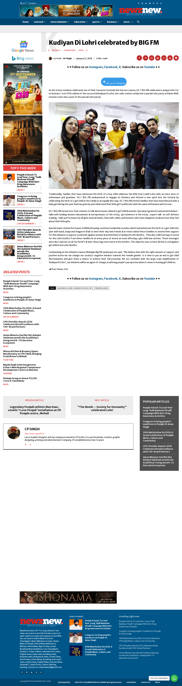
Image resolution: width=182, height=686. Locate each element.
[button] (138, 22)
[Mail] (150, 3)
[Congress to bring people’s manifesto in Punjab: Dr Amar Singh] (9, 200)
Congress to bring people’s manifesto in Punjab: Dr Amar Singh (29, 198)
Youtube (149, 67)
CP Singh (67, 58)
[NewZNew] (140, 12)
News (20, 190)
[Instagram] (142, 3)
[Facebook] (138, 3)
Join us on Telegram (115, 83)
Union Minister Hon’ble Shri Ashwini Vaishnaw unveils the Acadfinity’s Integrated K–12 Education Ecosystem (29, 252)
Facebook (110, 67)
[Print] (170, 58)
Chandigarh (69, 50)
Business (56, 50)
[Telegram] (176, 58)
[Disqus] (68, 488)
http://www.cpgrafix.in (34, 433)
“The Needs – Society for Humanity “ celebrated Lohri (102, 408)
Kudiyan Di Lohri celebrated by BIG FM (74, 288)
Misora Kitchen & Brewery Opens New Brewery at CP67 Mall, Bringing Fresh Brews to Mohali (22, 354)
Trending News (101, 288)
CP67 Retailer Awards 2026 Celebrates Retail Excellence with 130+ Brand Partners (29, 233)
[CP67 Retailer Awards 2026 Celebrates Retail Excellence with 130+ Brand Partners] (9, 234)
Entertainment (26, 224)
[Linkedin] (146, 3)
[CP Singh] (51, 58)
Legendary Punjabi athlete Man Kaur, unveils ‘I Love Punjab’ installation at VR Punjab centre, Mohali (34, 410)
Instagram (96, 67)
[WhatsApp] (161, 3)
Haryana (7, 373)
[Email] (164, 58)
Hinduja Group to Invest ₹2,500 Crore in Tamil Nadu (20, 379)
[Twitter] (157, 3)
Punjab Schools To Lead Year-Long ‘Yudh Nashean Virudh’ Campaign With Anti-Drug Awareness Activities (29, 180)
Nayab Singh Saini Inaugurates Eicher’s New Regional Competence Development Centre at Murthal (22, 367)
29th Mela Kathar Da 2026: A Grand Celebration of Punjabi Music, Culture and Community (29, 215)
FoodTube (8, 360)
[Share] (153, 3)
